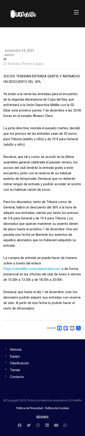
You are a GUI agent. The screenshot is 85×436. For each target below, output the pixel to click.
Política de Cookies (57, 408)
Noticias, (14, 63)
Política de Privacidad (29, 408)
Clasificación (19, 363)
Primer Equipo (33, 63)
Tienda (15, 370)
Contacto (17, 377)
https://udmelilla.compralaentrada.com (32, 269)
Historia (16, 349)
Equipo (15, 356)
